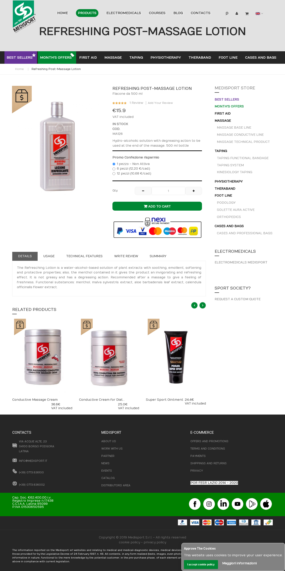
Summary (158, 256)
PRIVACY (196, 470)
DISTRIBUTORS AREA (115, 485)
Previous (194, 305)
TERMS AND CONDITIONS (207, 448)
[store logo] (31, 18)
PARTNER (107, 456)
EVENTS (106, 470)
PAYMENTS (198, 456)
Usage (49, 256)
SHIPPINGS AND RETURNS (208, 463)
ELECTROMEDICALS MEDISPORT (241, 262)
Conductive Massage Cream (35, 400)
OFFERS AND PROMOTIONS (209, 441)
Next (202, 305)
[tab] (25, 256)
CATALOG (108, 478)
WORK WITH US (112, 448)
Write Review (126, 256)
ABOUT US (108, 441)
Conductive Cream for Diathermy (106, 400)
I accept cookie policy (201, 564)
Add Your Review (160, 103)
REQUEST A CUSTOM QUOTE (238, 299)
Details (25, 256)
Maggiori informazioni (239, 563)
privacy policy (155, 542)
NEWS (105, 463)
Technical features (84, 256)
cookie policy (129, 542)
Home (19, 69)
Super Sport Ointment (164, 400)
